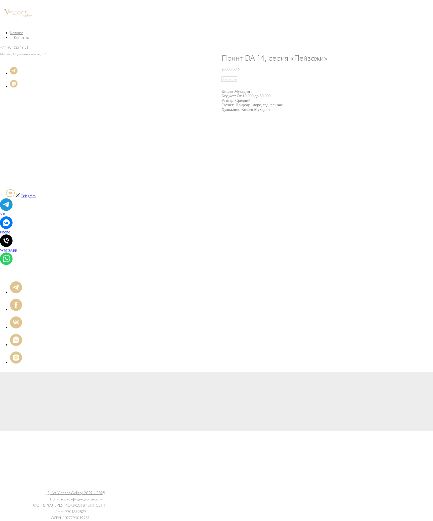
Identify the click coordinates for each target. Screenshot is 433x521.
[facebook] (16, 309)
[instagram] (16, 362)
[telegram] (14, 73)
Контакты (21, 37)
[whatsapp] (14, 86)
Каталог (16, 32)
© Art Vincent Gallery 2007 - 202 (75, 492)
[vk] (16, 327)
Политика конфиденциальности (76, 499)
